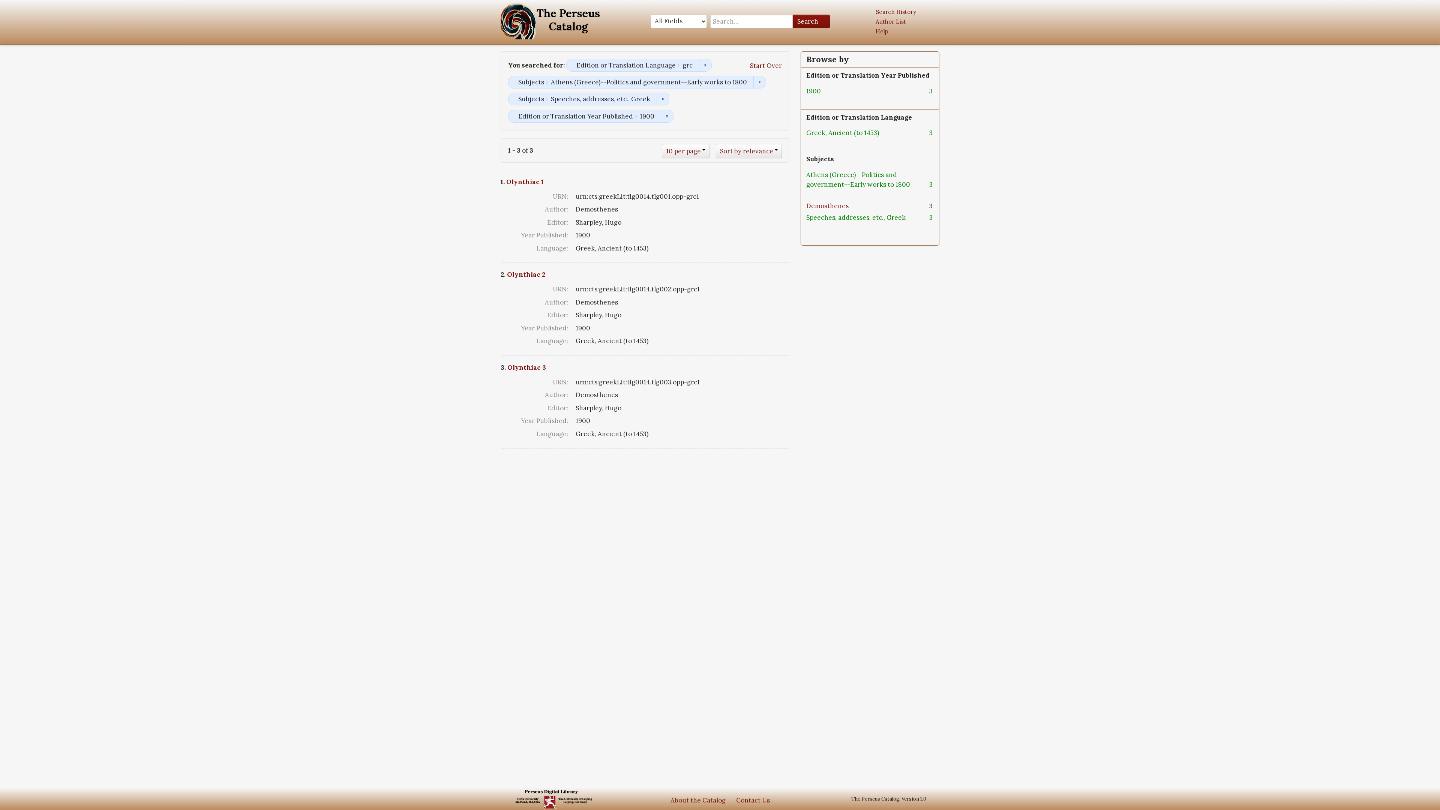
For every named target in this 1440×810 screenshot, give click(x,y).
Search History (896, 11)
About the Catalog (698, 800)
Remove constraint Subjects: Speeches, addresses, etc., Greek (663, 99)
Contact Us (753, 800)
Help (882, 31)
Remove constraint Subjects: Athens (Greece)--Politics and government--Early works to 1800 (759, 82)
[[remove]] (826, 91)
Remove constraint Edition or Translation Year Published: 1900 (667, 116)
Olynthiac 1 (525, 182)
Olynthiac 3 (526, 367)
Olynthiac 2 (526, 274)
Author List (891, 21)
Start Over (766, 66)
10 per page (683, 151)
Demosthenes (827, 206)
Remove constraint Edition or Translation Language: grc (705, 65)
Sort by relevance (746, 151)
